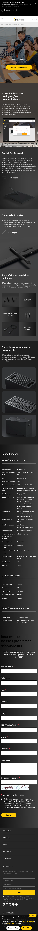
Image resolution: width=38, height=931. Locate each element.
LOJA (33, 19)
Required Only (13, 928)
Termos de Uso (16, 899)
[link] (2, 19)
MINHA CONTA (8, 859)
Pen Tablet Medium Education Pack (12, 24)
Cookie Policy (11, 923)
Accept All (26, 928)
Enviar (8, 815)
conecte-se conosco (19, 67)
